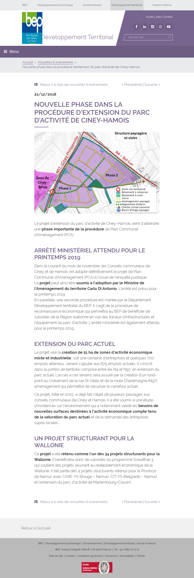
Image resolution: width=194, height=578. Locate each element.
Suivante (150, 85)
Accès (149, 16)
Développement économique (55, 5)
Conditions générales (89, 555)
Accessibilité (126, 555)
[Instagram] (152, 26)
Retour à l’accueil (36, 528)
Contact (168, 16)
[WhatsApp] (160, 26)
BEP (24, 5)
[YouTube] (168, 26)
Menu (14, 52)
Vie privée (111, 555)
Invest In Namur (162, 5)
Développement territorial (126, 5)
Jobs (158, 16)
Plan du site (56, 555)
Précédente (133, 85)
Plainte (141, 555)
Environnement (92, 5)
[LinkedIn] (144, 26)
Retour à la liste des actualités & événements (74, 85)
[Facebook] (136, 26)
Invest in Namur (146, 543)
